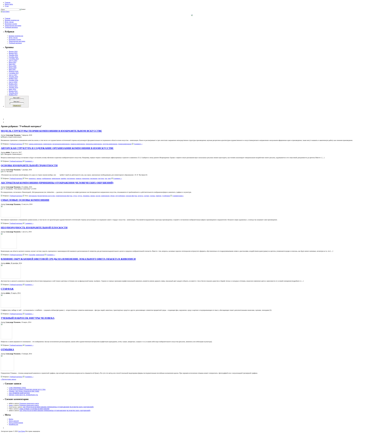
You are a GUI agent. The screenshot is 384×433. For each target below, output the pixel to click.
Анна (10, 405)
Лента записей (14, 421)
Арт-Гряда (21, 431)
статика (152, 196)
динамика (86, 196)
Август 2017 (13, 75)
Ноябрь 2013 (13, 95)
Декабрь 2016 (13, 77)
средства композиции (110, 144)
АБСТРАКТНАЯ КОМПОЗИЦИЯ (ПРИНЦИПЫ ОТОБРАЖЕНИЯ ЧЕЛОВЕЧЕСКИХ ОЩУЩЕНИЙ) (57, 182)
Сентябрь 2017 (14, 73)
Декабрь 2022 (13, 55)
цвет (109, 178)
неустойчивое (120, 196)
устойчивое (166, 196)
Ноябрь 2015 (13, 84)
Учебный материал (11, 27)
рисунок (101, 178)
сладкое (146, 196)
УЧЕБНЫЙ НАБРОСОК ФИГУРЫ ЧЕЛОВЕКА (27, 318)
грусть (80, 196)
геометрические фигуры (64, 196)
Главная (7, 2)
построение (71, 178)
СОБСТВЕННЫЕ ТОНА (17, 388)
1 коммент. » (29, 223)
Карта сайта (9, 4)
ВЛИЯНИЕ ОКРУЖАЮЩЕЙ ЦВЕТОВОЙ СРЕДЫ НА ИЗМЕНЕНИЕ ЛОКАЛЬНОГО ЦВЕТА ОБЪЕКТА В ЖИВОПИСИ (68, 259)
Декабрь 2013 (13, 93)
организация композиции (61, 144)
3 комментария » (178, 196)
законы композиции (35, 144)
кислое (98, 196)
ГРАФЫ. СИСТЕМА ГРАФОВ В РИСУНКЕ (24, 391)
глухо (75, 196)
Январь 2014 (13, 91)
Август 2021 (13, 60)
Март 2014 (12, 89)
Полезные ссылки (11, 24)
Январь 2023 (13, 53)
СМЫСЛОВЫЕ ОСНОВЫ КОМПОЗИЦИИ (25, 200)
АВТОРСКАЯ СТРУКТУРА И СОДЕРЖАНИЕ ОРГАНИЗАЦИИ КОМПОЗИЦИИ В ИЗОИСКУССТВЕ (57, 148)
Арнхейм (32, 255)
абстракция (33, 196)
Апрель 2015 (13, 86)
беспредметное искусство (46, 196)
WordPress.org (13, 424)
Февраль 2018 (13, 71)
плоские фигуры (131, 196)
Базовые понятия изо (12, 20)
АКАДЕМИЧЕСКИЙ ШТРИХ (19, 393)
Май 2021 (12, 64)
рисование (93, 178)
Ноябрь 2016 (13, 78)
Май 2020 (12, 69)
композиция (47, 144)
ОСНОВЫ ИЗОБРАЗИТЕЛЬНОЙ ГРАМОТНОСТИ (29, 165)
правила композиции (77, 144)
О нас (7, 6)
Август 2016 (13, 82)
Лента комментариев (16, 423)
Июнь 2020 (12, 68)
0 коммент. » (138, 144)
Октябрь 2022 (13, 57)
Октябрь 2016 (13, 80)
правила (78, 178)
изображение (46, 178)
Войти (11, 419)
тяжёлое (158, 196)
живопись (32, 178)
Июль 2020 (12, 66)
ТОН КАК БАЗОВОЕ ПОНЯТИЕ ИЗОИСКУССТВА (27, 389)
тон (106, 178)
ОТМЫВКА (7, 349)
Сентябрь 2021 (14, 59)
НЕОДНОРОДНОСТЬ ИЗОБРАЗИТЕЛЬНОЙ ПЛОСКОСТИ (34, 227)
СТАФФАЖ (7, 289)
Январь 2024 (13, 51)
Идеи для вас (9, 22)
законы (38, 178)
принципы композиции (94, 144)
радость (140, 196)
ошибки (63, 178)
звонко (92, 196)
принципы (85, 178)
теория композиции (125, 144)
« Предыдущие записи (8, 379)
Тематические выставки (13, 25)
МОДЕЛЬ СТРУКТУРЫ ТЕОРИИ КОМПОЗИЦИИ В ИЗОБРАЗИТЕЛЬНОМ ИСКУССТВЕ (51, 131)
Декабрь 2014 (13, 87)
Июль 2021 (12, 62)
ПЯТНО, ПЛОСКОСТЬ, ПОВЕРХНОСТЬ (23, 395)
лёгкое (112, 196)
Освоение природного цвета (29, 403)
